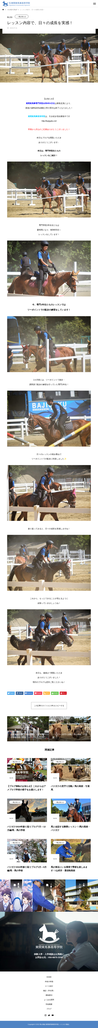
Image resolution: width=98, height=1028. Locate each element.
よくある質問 (49, 1000)
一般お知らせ (21, 16)
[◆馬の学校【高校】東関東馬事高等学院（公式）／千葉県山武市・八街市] (16, 3)
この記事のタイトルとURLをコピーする (49, 706)
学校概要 (49, 1004)
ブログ (49, 1009)
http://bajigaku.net (49, 121)
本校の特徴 (49, 981)
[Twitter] (49, 1015)
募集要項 (49, 995)
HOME (49, 977)
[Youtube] (52, 1015)
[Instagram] (45, 1015)
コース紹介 (49, 986)
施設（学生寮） (49, 991)
